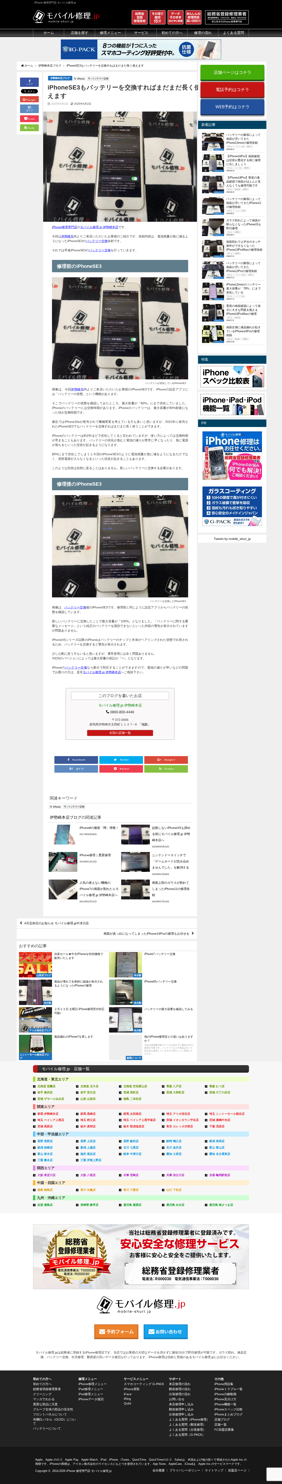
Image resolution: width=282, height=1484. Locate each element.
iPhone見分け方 (225, 1399)
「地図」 (144, 724)
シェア (29, 84)
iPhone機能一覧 (225, 1404)
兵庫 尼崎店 (131, 1175)
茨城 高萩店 (45, 1126)
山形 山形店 (88, 1098)
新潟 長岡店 (216, 1141)
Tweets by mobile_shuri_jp (232, 538)
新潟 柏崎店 (45, 1147)
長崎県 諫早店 (89, 1204)
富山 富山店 (216, 1147)
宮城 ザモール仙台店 (50, 1098)
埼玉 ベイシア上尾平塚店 (139, 1120)
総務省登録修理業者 (47, 1389)
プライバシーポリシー (184, 1470)
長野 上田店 (88, 1141)
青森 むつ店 (216, 1086)
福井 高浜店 (88, 1154)
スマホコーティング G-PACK (144, 1384)
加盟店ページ (237, 1470)
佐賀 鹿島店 (45, 1204)
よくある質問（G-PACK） (187, 1434)
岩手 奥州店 (45, 1092)
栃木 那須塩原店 (133, 1126)
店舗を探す (79, 33)
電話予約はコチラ (232, 89)
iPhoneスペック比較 (228, 1409)
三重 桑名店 (45, 1160)
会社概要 (158, 1470)
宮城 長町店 (131, 1092)
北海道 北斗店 (89, 1086)
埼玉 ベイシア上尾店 (50, 1120)
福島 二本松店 (132, 1098)
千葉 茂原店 (216, 1126)
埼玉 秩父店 (88, 1120)
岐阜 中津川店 (132, 1154)
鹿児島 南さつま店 (221, 1204)
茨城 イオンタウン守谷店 (182, 1120)
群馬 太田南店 (132, 1113)
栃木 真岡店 (88, 1126)
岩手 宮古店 (88, 1092)
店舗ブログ (222, 1419)
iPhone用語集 (223, 1384)
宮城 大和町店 (175, 1092)
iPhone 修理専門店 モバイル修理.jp (88, 1471)
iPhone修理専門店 (64, 227)
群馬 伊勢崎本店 (47, 1113)
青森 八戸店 (174, 1086)
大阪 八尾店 (88, 1175)
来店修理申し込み (181, 1404)
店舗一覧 (220, 1424)
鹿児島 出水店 (175, 1204)
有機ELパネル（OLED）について (54, 1421)
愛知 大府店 (174, 1154)
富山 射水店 (45, 1154)
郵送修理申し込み (181, 1409)
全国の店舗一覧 (120, 732)
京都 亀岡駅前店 (219, 1175)
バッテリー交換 (99, 78)
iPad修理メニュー (90, 1389)
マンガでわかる (44, 1399)
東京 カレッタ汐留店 (179, 1126)
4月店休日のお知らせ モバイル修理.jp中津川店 (56, 923)
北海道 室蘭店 (46, 1086)
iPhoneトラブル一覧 (228, 1389)
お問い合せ (176, 1399)
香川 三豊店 (131, 1189)
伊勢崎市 (67, 236)
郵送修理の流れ (180, 1389)
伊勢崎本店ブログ (60, 78)
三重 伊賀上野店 (90, 1160)
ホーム (48, 33)
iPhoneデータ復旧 (91, 1399)
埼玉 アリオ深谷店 (178, 1113)
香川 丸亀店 (88, 1189)
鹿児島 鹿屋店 (132, 1204)
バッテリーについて (47, 1428)
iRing (127, 1398)
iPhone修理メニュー (92, 1384)
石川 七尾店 (131, 1147)
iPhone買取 (132, 1389)
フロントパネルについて (50, 1414)
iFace (128, 1394)
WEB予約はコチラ (232, 107)
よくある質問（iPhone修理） (189, 1419)
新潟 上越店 (88, 1147)
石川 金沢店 (174, 1147)
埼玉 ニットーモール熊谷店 (227, 1113)
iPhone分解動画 (225, 1394)
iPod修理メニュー (90, 1394)
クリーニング (42, 1394)
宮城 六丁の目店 (219, 1092)
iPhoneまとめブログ (228, 1414)
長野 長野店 (45, 1141)
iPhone (81, 78)
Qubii (127, 1403)
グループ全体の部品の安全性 (53, 1409)
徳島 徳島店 (45, 1189)
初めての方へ (42, 1384)
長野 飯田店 (131, 1141)
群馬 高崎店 (88, 1113)
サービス (141, 33)
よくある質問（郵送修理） (187, 1424)
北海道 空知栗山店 (135, 1086)
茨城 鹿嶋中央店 (219, 1120)
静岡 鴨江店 (174, 1141)
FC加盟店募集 (224, 1429)
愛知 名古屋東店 (219, 1154)
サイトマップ (214, 1470)
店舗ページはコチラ (232, 72)
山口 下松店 (174, 1189)
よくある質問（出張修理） (187, 1429)
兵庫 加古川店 (175, 1175)
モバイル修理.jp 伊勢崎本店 (99, 227)
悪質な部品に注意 (45, 1404)
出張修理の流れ (180, 1394)
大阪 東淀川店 (46, 1175)
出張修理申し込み (181, 1414)
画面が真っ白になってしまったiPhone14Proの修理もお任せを (146, 933)
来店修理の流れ (180, 1384)
